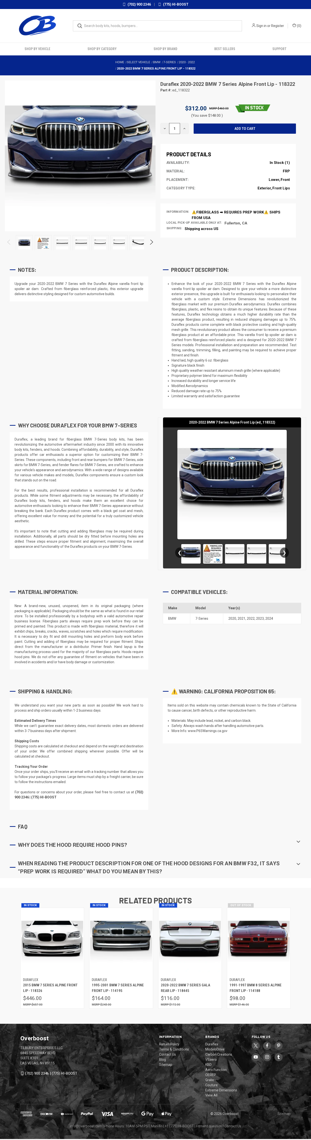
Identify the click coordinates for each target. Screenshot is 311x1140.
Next (151, 243)
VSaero (211, 1059)
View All (211, 1095)
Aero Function (216, 1070)
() (298, 26)
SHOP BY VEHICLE (37, 49)
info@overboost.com (86, 1126)
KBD (208, 1065)
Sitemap (165, 1065)
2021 (241, 618)
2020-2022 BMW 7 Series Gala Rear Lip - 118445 (185, 988)
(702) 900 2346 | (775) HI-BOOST (51, 1073)
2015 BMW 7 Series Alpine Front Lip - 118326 (50, 988)
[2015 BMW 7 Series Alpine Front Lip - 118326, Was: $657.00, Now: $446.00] (52, 941)
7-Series (201, 618)
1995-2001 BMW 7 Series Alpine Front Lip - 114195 (118, 988)
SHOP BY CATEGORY (102, 49)
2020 (232, 618)
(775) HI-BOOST (175, 4)
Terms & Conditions (174, 1049)
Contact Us (167, 1054)
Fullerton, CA (236, 223)
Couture (211, 1085)
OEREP (210, 1075)
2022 (251, 618)
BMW (172, 618)
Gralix (209, 1080)
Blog (162, 1059)
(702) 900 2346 (139, 4)
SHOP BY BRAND (165, 49)
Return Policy (169, 1044)
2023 (260, 618)
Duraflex (170, 84)
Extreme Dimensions (221, 1090)
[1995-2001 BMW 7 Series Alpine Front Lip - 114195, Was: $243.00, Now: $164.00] (121, 941)
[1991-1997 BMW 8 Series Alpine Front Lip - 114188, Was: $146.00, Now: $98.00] (259, 941)
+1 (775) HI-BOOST (179, 1126)
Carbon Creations (218, 1054)
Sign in (261, 26)
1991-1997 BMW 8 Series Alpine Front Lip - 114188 (256, 988)
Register (277, 26)
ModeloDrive (215, 1049)
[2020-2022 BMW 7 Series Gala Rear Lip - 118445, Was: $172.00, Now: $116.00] (190, 941)
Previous (9, 243)
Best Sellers (224, 49)
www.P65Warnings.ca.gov (207, 731)
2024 (269, 618)
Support (279, 49)
